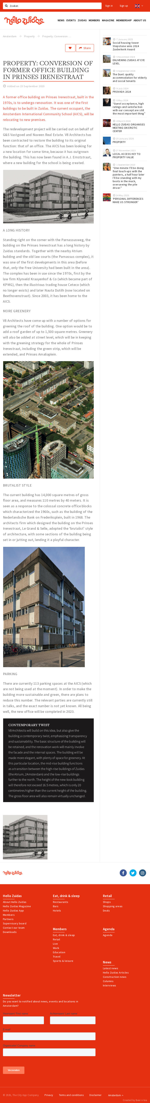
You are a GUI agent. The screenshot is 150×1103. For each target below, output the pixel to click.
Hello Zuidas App (13, 910)
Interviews (109, 985)
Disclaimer (95, 1095)
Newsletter (12, 995)
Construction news (114, 977)
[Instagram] (142, 872)
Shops (107, 902)
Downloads (10, 932)
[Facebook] (123, 872)
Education (59, 952)
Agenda (108, 929)
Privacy (49, 1095)
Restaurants (60, 902)
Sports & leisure (63, 961)
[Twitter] (133, 872)
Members (9, 915)
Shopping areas (113, 906)
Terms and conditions (71, 1095)
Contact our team (14, 927)
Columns (108, 981)
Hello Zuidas (12, 896)
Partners (8, 919)
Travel (57, 956)
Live (55, 943)
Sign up (124, 5)
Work (56, 948)
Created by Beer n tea (135, 1100)
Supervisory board (14, 923)
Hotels (57, 910)
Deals (106, 910)
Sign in (109, 5)
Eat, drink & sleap (64, 935)
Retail (107, 896)
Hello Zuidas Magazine (17, 906)
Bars (56, 906)
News (107, 962)
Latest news (110, 968)
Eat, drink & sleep (66, 896)
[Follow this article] (70, 48)
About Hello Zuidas (15, 902)
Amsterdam (115, 1095)
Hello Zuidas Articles (116, 972)
